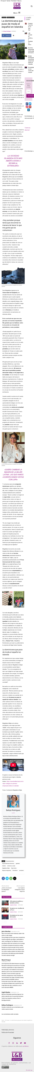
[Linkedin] (17, 1043)
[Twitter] (7, 878)
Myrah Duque (6, 960)
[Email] (14, 878)
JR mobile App (29, 1070)
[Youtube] (24, 1043)
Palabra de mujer (10, 17)
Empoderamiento (10, 861)
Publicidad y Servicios (8, 1030)
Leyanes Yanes (13, 905)
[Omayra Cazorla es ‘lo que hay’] (26, 23)
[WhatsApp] (11, 878)
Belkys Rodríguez (7, 31)
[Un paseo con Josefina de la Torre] (5, 910)
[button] (31, 6)
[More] (13, 35)
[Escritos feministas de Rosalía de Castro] (26, 48)
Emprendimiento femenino (8, 863)
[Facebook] (3, 878)
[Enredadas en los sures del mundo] (5, 917)
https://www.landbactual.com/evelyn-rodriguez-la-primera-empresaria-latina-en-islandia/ (12, 783)
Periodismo (15, 870)
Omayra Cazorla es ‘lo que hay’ (30, 27)
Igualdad (18, 863)
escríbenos (25, 1046)
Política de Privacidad (8, 1032)
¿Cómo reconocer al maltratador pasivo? (7, 889)
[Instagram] (13, 1043)
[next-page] (5, 922)
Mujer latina (13, 868)
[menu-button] (19, 13)
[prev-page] (3, 922)
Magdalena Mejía (6, 868)
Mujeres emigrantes (6, 870)
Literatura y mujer (11, 865)
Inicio (3, 1020)
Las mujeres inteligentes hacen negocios (20, 889)
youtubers (21, 870)
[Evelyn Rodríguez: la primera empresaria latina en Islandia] (26, 56)
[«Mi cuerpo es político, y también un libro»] (5, 902)
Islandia (4, 865)
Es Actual (4, 17)
